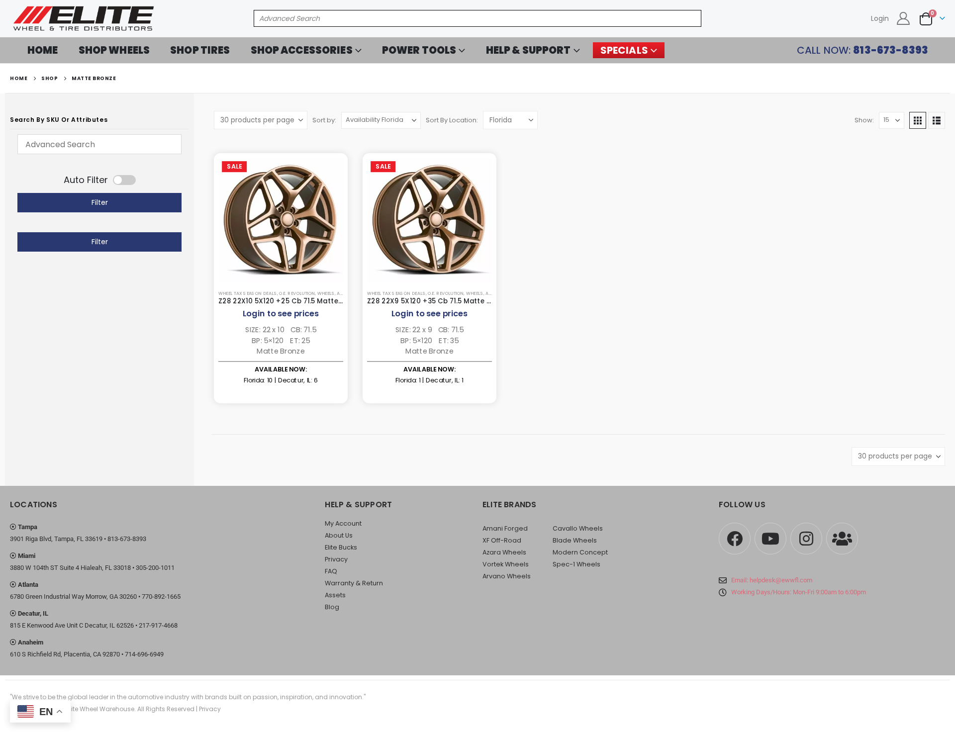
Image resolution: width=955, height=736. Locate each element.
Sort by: (324, 120)
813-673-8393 (126, 539)
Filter (100, 202)
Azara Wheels (504, 552)
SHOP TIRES (200, 50)
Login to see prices (281, 313)
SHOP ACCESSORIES (302, 50)
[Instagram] (806, 538)
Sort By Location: (452, 120)
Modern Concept (580, 552)
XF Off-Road (501, 540)
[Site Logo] (84, 18)
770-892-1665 (161, 596)
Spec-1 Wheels (576, 564)
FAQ (331, 571)
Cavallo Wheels (578, 528)
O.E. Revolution (297, 293)
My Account (343, 523)
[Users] (842, 538)
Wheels (326, 293)
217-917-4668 (158, 625)
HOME (42, 50)
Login (880, 18)
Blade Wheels (575, 540)
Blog (332, 607)
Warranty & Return (354, 583)
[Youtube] (770, 538)
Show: (864, 120)
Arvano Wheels (506, 576)
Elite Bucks (341, 547)
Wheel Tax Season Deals (247, 293)
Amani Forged (505, 528)
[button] (917, 120)
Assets (335, 595)
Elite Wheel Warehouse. (101, 709)
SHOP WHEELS (114, 50)
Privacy (336, 559)
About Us (339, 535)
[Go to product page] (280, 220)
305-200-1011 (155, 567)
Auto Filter (86, 180)
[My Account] (903, 18)
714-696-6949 (144, 654)
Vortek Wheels (505, 564)
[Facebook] (735, 538)
